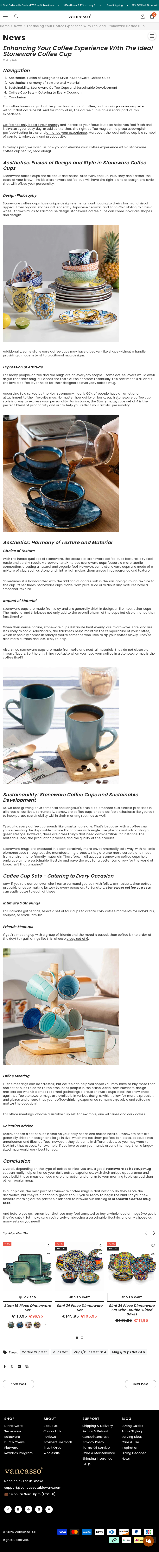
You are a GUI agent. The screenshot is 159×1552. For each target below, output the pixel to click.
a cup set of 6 (77, 938)
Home (5, 26)
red (28, 1325)
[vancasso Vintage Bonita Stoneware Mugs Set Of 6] (79, 1006)
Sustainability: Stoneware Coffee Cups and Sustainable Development (63, 87)
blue (20, 1325)
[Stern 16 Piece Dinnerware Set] (27, 1266)
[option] (27, 1286)
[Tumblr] (12, 1366)
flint (60, 570)
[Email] (27, 1366)
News (18, 26)
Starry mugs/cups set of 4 (117, 401)
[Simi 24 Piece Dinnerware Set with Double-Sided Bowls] (131, 1266)
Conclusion (17, 97)
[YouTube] (49, 1509)
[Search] (16, 16)
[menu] (5, 16)
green (11, 1325)
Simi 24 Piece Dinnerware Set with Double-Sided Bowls (132, 1310)
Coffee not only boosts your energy (31, 125)
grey (37, 1325)
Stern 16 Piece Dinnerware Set (27, 1308)
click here (63, 1199)
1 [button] (77, 1337)
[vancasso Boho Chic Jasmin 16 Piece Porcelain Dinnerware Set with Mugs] (79, 283)
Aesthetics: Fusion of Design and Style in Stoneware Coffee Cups (59, 78)
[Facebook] (4, 1366)
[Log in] (143, 16)
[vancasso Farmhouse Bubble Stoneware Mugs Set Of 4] (79, 725)
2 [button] (82, 1337)
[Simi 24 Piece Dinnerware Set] (79, 1266)
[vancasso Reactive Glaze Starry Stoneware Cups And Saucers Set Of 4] (79, 473)
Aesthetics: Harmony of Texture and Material (44, 82)
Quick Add (27, 1297)
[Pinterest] (28, 1509)
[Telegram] (19, 1366)
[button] (153, 1233)
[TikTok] (38, 1509)
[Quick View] (48, 1254)
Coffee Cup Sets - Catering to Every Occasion (45, 92)
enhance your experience (66, 132)
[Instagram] (18, 1509)
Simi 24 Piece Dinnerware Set (80, 1308)
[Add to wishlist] (48, 1245)
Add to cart (79, 1297)
